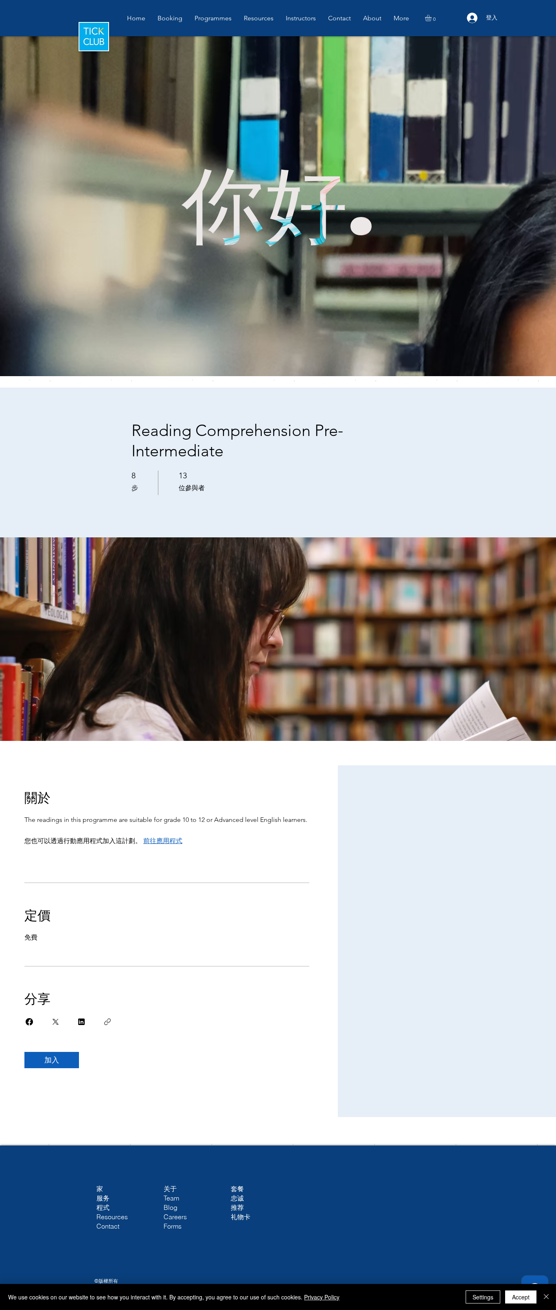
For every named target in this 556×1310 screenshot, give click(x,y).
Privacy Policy (321, 1297)
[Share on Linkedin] (81, 1022)
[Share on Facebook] (29, 1022)
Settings (483, 1297)
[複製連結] (107, 1022)
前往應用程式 (162, 841)
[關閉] (546, 1296)
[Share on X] (55, 1022)
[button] (372, 18)
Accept (521, 1297)
